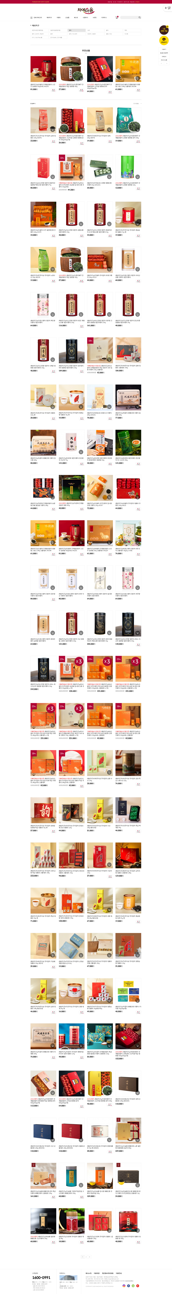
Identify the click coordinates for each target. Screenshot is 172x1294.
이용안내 (119, 1273)
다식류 (126, 34)
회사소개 (88, 1273)
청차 (70, 30)
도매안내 (164, 56)
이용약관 (97, 1273)
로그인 (114, 2)
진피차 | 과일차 (92, 34)
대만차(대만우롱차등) (37, 30)
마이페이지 (120, 2)
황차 (51, 34)
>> (89, 1257)
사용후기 (164, 49)
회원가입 (110, 2)
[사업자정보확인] (129, 1281)
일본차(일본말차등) (55, 30)
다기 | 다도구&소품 (37, 37)
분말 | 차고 (109, 34)
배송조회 (132, 2)
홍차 (107, 30)
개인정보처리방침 (107, 1273)
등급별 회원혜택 (164, 53)
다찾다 (167, 8)
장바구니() (126, 2)
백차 (126, 30)
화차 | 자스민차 (73, 34)
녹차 (89, 30)
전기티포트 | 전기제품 (56, 37)
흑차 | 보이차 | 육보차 (38, 34)
